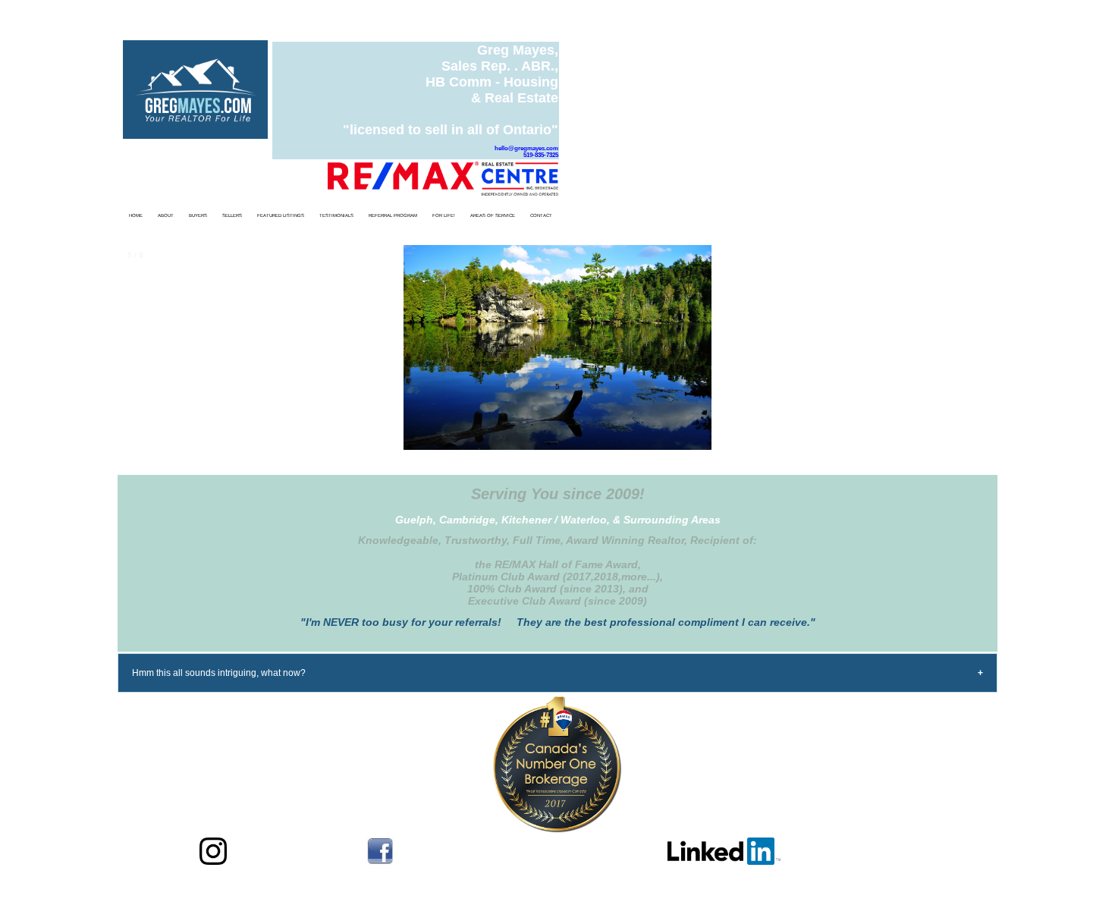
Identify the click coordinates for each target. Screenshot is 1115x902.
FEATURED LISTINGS (280, 215)
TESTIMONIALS (336, 215)
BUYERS (198, 215)
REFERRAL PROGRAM (393, 215)
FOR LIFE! (443, 215)
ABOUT (166, 215)
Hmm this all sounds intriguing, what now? (219, 673)
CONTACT (541, 215)
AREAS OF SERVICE (492, 215)
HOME (136, 215)
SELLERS (232, 215)
